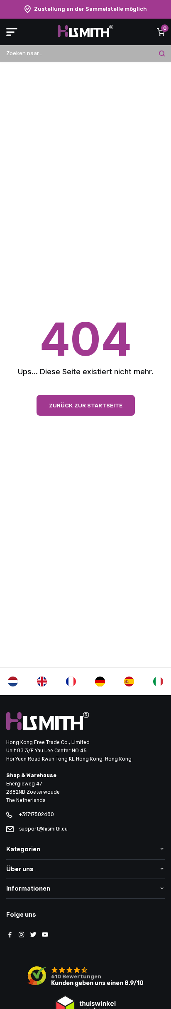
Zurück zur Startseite (85, 405)
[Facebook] (10, 935)
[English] (42, 681)
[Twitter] (33, 935)
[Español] (129, 681)
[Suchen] (162, 53)
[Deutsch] (100, 681)
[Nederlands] (12, 681)
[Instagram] (21, 935)
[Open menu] (12, 32)
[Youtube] (45, 935)
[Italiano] (158, 681)
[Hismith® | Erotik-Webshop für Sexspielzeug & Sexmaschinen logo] (85, 35)
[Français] (71, 681)
